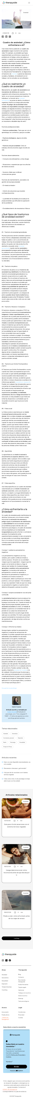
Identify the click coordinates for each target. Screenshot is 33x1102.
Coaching (4, 990)
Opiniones (21, 990)
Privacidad (21, 1015)
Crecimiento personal (8, 738)
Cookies (20, 1017)
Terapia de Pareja (7, 746)
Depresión (20, 738)
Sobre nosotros (22, 995)
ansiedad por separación (23, 382)
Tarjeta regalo (22, 987)
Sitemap (20, 998)
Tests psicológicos (23, 1001)
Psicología (12, 742)
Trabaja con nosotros (24, 993)
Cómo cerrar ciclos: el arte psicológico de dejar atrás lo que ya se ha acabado (17, 780)
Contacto (21, 977)
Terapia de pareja (7, 987)
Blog (19, 974)
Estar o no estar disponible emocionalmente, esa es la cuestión (17, 763)
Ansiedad (5, 733)
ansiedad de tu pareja (20, 670)
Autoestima (15, 733)
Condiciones (21, 1012)
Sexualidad (22, 742)
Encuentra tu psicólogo (9, 688)
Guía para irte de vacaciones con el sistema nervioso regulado (16, 773)
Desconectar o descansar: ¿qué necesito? (15, 768)
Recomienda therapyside (21, 981)
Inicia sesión (5, 1012)
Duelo (4, 742)
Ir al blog (16, 938)
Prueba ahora (5, 1015)
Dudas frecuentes (23, 984)
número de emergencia (10, 1089)
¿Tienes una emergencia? (5, 1018)
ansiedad (14, 74)
